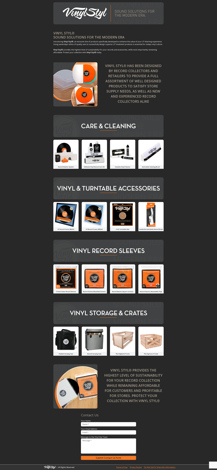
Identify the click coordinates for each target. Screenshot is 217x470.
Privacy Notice (136, 467)
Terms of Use (121, 467)
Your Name (86, 421)
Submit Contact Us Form (108, 457)
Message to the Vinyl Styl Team (94, 437)
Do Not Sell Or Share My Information (159, 467)
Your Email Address (89, 429)
